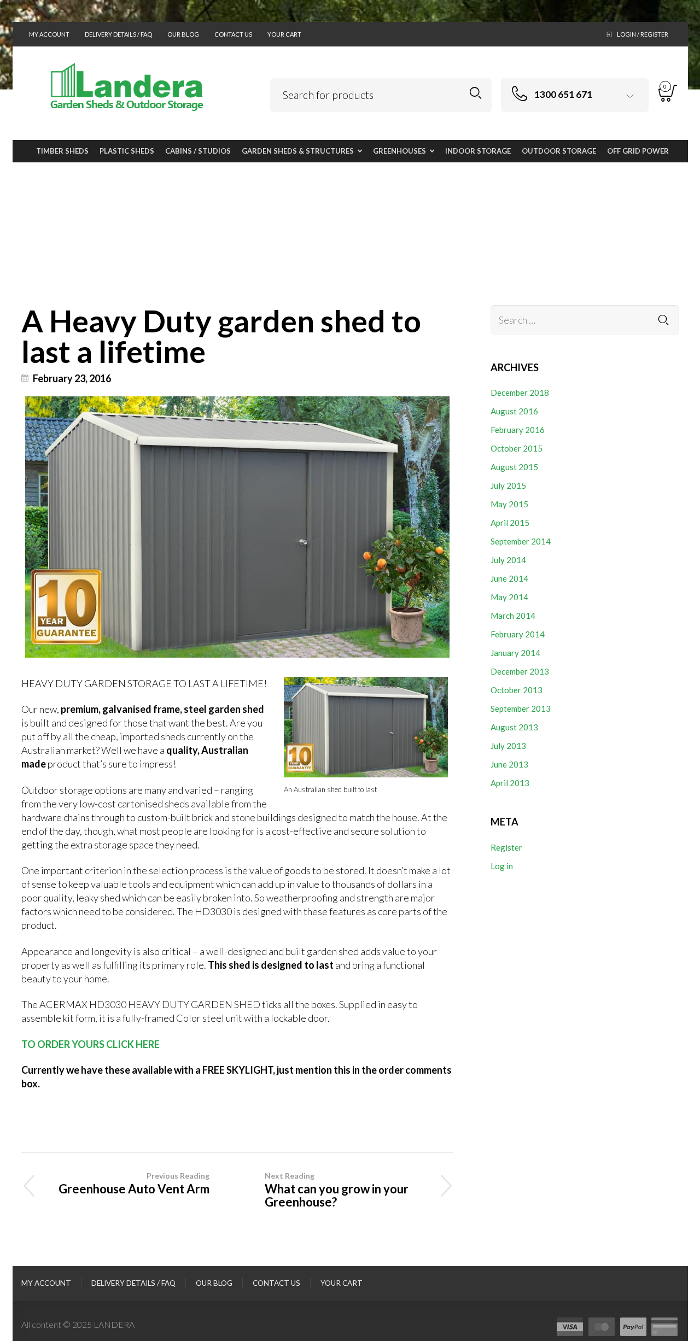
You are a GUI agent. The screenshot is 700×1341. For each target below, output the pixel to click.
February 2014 (518, 634)
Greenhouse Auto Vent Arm (134, 1183)
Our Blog (183, 34)
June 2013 (509, 764)
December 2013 (520, 671)
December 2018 (520, 392)
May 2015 (509, 504)
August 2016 (514, 411)
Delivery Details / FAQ (118, 34)
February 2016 (518, 430)
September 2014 (521, 541)
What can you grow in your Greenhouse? (337, 1190)
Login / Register (642, 34)
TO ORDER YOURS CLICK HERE (90, 1044)
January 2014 (515, 653)
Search (475, 93)
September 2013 (521, 708)
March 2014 (513, 615)
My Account (49, 34)
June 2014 (509, 578)
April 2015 (510, 523)
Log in (502, 866)
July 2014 (508, 560)
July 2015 (508, 485)
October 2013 (516, 690)
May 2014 (509, 597)
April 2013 (510, 783)
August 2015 (514, 467)
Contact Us (233, 34)
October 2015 (516, 448)
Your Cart (284, 34)
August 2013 (514, 727)
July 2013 (508, 746)
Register (506, 847)
